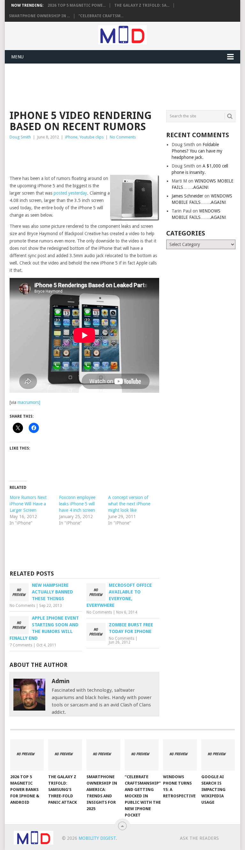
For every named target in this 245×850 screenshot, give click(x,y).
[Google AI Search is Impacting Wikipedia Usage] (218, 755)
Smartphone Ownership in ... (39, 16)
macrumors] (29, 402)
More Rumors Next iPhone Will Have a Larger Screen (28, 504)
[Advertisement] (126, 85)
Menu (17, 56)
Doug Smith (20, 137)
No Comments (123, 137)
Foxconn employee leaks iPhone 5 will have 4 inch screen (77, 504)
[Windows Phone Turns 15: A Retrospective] (180, 755)
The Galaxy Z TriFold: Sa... (141, 5)
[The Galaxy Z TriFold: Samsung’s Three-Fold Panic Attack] (65, 755)
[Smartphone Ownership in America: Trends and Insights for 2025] (103, 755)
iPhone (71, 137)
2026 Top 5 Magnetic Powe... (77, 5)
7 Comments (21, 645)
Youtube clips (91, 137)
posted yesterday (70, 193)
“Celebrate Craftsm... (100, 16)
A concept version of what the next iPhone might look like (129, 504)
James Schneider (187, 195)
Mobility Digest (97, 838)
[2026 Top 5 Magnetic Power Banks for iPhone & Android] (27, 755)
